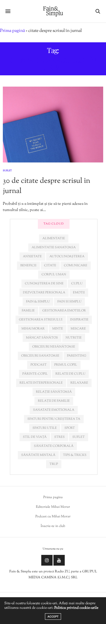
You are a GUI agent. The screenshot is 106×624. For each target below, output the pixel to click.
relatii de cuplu (70, 374)
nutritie (74, 337)
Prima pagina (53, 497)
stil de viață (35, 437)
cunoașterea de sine (44, 283)
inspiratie (79, 319)
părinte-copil (35, 374)
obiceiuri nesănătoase (53, 346)
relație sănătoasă (54, 392)
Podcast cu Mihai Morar (53, 516)
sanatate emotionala (53, 410)
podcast (39, 364)
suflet (78, 437)
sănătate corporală (53, 446)
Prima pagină (12, 31)
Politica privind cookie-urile (76, 607)
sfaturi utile (45, 428)
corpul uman (54, 274)
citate (50, 265)
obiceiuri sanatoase (40, 355)
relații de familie (54, 401)
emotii (79, 292)
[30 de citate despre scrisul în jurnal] (53, 124)
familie (28, 310)
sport (69, 428)
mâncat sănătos (42, 337)
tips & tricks (74, 455)
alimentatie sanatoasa (54, 247)
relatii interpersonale (41, 383)
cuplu (77, 283)
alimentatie (53, 238)
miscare (78, 328)
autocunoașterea (67, 256)
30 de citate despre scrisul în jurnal (46, 186)
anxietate (32, 256)
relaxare (79, 383)
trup (53, 464)
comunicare (75, 265)
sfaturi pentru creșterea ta (53, 419)
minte (57, 328)
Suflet (7, 171)
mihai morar (33, 328)
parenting (76, 355)
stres (59, 437)
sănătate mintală (38, 455)
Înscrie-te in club (53, 526)
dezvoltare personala (44, 292)
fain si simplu (69, 301)
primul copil (65, 364)
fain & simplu (38, 301)
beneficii (28, 265)
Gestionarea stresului (40, 319)
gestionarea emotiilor (64, 310)
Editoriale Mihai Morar (53, 506)
